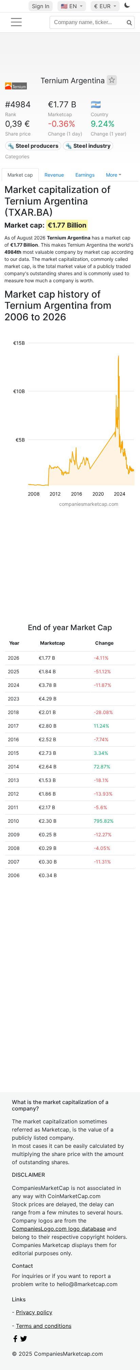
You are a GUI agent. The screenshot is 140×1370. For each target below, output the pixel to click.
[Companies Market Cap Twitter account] (23, 1340)
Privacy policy (34, 1312)
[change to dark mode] (127, 6)
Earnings (84, 175)
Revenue (54, 175)
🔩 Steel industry (87, 145)
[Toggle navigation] (16, 22)
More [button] (111, 175)
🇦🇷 (96, 104)
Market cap (20, 175)
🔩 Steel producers (32, 145)
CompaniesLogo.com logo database (58, 1228)
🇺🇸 (69, 6)
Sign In (40, 6)
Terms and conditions (43, 1325)
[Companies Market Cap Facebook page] (15, 1340)
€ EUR (103, 6)
